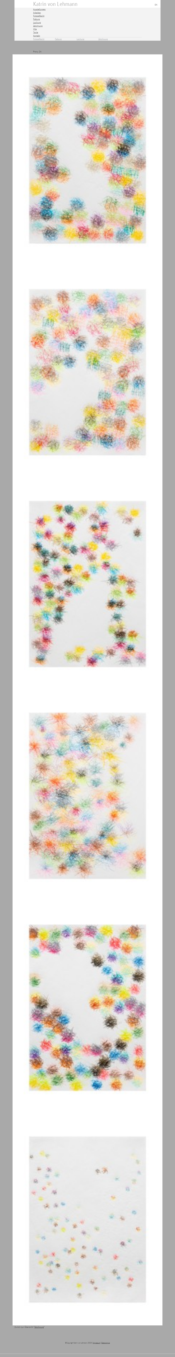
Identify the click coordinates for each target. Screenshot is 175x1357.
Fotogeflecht (38, 38)
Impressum (96, 1343)
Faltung (58, 38)
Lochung (80, 38)
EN (156, 4)
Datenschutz (105, 1343)
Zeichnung (103, 38)
